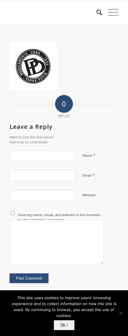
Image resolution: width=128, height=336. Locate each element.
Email (88, 175)
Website (89, 195)
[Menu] (110, 12)
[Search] (96, 12)
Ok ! (64, 325)
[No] (121, 313)
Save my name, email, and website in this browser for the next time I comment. (59, 217)
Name (88, 155)
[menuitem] (96, 12)
